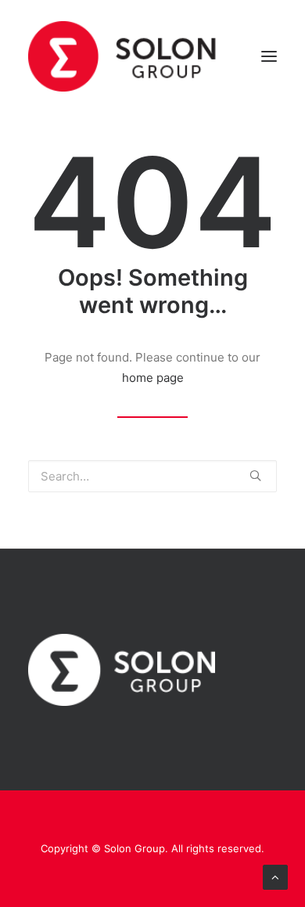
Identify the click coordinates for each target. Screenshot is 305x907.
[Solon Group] (122, 56)
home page (153, 377)
